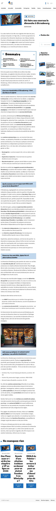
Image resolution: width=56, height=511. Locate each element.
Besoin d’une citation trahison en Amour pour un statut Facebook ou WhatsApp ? (18, 468)
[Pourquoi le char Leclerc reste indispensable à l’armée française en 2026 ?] (42, 74)
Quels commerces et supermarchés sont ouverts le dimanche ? (27, 60)
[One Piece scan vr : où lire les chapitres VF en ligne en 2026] (5, 448)
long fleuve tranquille (19, 101)
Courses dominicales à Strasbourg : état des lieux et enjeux (10, 60)
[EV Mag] (10, 3)
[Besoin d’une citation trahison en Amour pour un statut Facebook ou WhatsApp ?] (18, 448)
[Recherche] (48, 3)
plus (13, 42)
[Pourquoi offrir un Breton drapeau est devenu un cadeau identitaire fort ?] (42, 64)
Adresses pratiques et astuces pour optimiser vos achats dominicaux (26, 65)
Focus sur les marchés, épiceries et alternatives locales (9, 65)
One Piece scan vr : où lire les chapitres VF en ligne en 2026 (6, 463)
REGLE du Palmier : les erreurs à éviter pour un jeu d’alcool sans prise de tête (31, 468)
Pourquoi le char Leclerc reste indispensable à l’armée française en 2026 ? (50, 74)
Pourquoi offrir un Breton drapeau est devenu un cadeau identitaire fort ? (50, 66)
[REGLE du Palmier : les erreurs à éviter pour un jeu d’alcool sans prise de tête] (31, 448)
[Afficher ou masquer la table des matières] (27, 55)
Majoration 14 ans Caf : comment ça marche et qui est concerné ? (50, 83)
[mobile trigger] (2, 3)
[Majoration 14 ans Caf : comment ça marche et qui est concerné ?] (42, 82)
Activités (31, 16)
